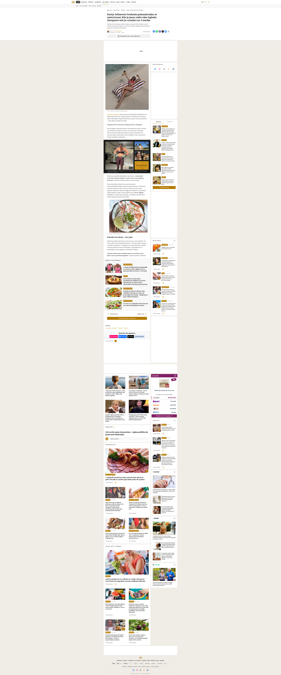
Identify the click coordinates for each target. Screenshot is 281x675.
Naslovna (109, 10)
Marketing (130, 666)
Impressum (124, 666)
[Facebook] (155, 69)
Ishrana (120, 328)
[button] (146, 32)
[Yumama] (159, 663)
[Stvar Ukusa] (166, 663)
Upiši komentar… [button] (114, 439)
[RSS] (168, 69)
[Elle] (130, 663)
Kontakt (135, 666)
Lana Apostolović (118, 31)
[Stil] (73, 2)
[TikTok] (164, 69)
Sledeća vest (140, 314)
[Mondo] (119, 663)
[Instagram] (159, 69)
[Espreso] (125, 663)
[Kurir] (113, 663)
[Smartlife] (147, 663)
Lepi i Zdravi (116, 10)
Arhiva (139, 666)
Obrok (126, 328)
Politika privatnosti (146, 666)
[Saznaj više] (174, 472)
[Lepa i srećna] (141, 663)
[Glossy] (136, 663)
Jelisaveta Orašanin (113, 114)
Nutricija (123, 10)
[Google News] (173, 69)
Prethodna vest (114, 314)
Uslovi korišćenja (155, 666)
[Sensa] (153, 663)
